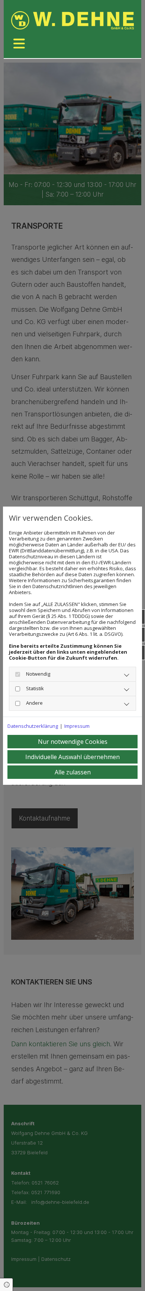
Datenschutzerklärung (32, 726)
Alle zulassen (73, 772)
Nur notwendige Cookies (72, 742)
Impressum (77, 726)
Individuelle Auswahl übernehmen (72, 757)
